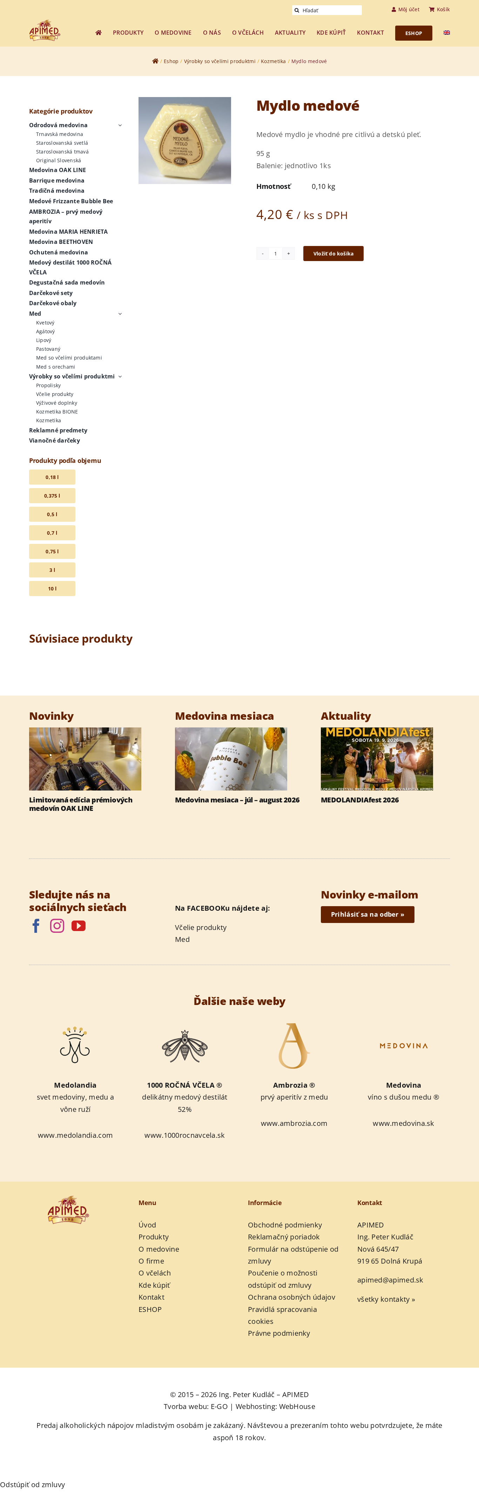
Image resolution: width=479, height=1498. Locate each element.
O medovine (159, 1249)
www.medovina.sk (403, 1123)
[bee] (184, 1023)
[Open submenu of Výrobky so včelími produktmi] (118, 377)
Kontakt (151, 1297)
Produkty (154, 1237)
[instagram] (57, 926)
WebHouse (297, 1406)
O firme (151, 1261)
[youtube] (79, 926)
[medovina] (403, 1023)
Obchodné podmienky (285, 1225)
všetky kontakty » (386, 1299)
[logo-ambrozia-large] (294, 1023)
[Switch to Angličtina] (447, 33)
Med (182, 939)
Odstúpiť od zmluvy (32, 1484)
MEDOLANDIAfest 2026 (360, 800)
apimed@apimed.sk (390, 1280)
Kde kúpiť (154, 1285)
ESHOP (150, 1309)
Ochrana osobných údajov (291, 1297)
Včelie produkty (201, 927)
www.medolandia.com (75, 1135)
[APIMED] (50, 23)
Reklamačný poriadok (284, 1237)
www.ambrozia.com (294, 1123)
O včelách (155, 1273)
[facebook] (36, 926)
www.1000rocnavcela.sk (184, 1135)
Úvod (147, 1225)
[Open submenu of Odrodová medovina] (118, 125)
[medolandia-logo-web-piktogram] (75, 1023)
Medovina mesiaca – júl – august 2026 (237, 800)
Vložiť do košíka (333, 253)
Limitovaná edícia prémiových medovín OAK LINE (80, 804)
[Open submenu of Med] (118, 314)
